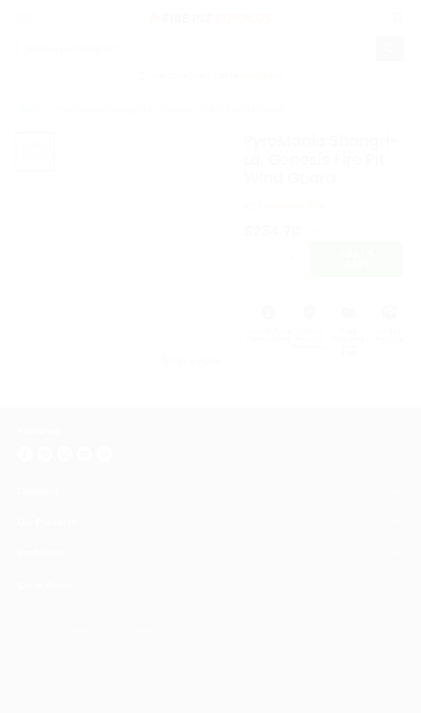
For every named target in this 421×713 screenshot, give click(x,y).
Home (31, 109)
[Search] (390, 48)
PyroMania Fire (291, 204)
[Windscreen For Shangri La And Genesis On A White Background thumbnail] (35, 151)
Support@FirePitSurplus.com (119, 629)
